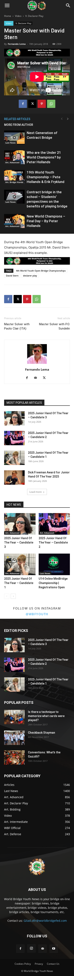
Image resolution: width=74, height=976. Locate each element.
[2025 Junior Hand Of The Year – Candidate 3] (14, 418)
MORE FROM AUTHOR (18, 124)
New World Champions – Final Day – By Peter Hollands (46, 221)
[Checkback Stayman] (14, 738)
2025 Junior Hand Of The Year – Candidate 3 (18, 542)
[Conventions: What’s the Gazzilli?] (14, 757)
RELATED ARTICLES (17, 119)
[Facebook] (23, 104)
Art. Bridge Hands (14, 182)
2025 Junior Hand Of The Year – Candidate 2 (53, 542)
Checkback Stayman (41, 732)
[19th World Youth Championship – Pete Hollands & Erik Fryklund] (14, 177)
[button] (7, 5)
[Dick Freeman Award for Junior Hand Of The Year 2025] (14, 477)
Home (7, 16)
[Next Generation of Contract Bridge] (14, 138)
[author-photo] (37, 363)
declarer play (30, 275)
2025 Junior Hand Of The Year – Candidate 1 (18, 583)
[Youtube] (54, 949)
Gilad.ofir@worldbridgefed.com (45, 921)
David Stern (12, 275)
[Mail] (37, 378)
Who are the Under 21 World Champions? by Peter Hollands (44, 157)
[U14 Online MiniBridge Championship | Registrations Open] (54, 564)
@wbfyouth (37, 614)
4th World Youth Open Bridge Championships (41, 270)
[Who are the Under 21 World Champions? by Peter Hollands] (14, 157)
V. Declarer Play (34, 16)
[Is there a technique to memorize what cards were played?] (14, 717)
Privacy (39, 964)
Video (18, 16)
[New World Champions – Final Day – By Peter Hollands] (14, 221)
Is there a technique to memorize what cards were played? (46, 716)
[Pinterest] (42, 104)
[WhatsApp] (51, 104)
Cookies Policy (23, 964)
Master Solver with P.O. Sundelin (54, 326)
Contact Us (53, 964)
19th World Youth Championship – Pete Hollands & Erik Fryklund (45, 177)
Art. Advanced (12, 162)
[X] (32, 104)
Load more (35, 492)
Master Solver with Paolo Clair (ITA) (17, 326)
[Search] (68, 5)
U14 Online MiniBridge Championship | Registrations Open (53, 583)
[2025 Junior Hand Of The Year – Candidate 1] (14, 458)
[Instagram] (31, 948)
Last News (10, 142)
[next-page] (68, 118)
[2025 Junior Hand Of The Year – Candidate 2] (14, 438)
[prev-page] (62, 118)
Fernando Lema (17, 43)
